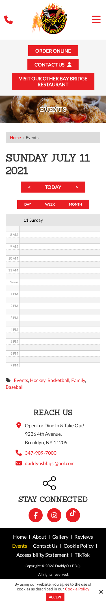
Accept (55, 597)
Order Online (53, 51)
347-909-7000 (41, 453)
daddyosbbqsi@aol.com (50, 463)
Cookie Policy (77, 589)
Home (15, 137)
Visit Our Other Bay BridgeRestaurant (53, 81)
